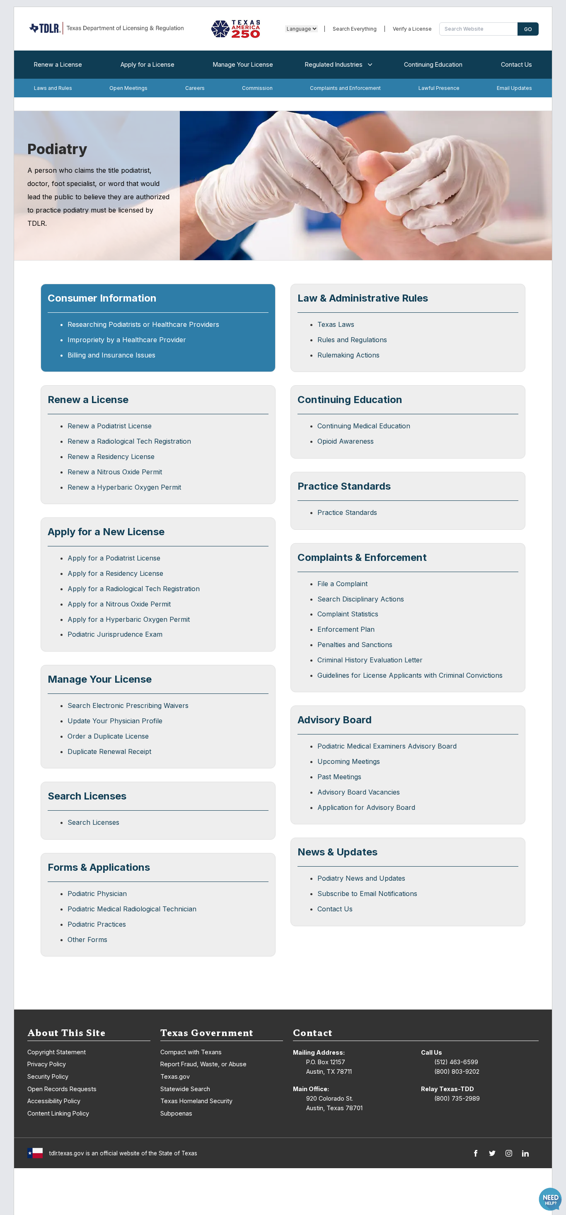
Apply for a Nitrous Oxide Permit (119, 604)
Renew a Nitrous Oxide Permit (115, 472)
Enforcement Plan (346, 629)
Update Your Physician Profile (115, 721)
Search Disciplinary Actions (360, 599)
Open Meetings (128, 88)
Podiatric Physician (97, 893)
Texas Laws (335, 324)
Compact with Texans (191, 1052)
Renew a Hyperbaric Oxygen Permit (124, 487)
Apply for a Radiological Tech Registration (134, 589)
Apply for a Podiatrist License (114, 558)
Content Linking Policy (58, 1113)
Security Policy (47, 1076)
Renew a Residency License (111, 456)
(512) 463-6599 (456, 1061)
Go (528, 29)
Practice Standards (347, 512)
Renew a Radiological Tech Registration (129, 441)
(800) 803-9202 (456, 1071)
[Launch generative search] (550, 1199)
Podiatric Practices (97, 924)
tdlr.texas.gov (66, 1153)
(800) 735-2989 (457, 1098)
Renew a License (58, 64)
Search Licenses (93, 822)
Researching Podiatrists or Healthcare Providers (143, 324)
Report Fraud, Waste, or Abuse (203, 1064)
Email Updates (514, 88)
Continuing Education (433, 64)
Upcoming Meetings (348, 761)
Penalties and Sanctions (354, 644)
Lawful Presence (439, 88)
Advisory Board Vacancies (358, 792)
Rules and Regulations (352, 340)
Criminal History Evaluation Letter (370, 660)
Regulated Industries (334, 64)
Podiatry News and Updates (361, 878)
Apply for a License (147, 64)
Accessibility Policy (53, 1100)
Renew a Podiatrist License (110, 426)
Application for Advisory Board (366, 807)
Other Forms (87, 939)
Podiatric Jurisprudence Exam (115, 634)
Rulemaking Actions (348, 355)
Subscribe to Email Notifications (367, 893)
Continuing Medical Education (363, 426)
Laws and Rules (53, 88)
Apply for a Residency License (115, 573)
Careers (195, 88)
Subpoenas (176, 1113)
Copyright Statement (56, 1052)
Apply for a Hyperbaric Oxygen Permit (129, 619)
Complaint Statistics (347, 614)
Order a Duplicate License (108, 736)
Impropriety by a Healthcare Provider (127, 340)
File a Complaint (342, 584)
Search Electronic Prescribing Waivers (128, 705)
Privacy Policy (46, 1064)
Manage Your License (243, 64)
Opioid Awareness (345, 441)
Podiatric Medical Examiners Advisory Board (387, 746)
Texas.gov (175, 1076)
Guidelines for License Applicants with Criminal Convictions (410, 675)
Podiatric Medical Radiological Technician (132, 909)
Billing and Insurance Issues (111, 355)
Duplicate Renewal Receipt (109, 751)
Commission (257, 88)
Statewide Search (185, 1088)
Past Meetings (339, 777)
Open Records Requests (62, 1088)
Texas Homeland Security (196, 1100)
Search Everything (355, 29)
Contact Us (516, 64)
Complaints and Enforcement (345, 88)
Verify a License (412, 29)
